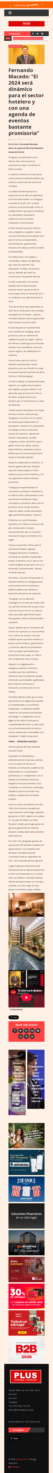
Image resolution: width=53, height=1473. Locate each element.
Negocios (19, 38)
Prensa (13, 139)
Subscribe (14, 1467)
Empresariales (32, 38)
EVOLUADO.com (32, 1421)
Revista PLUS (22, 1459)
